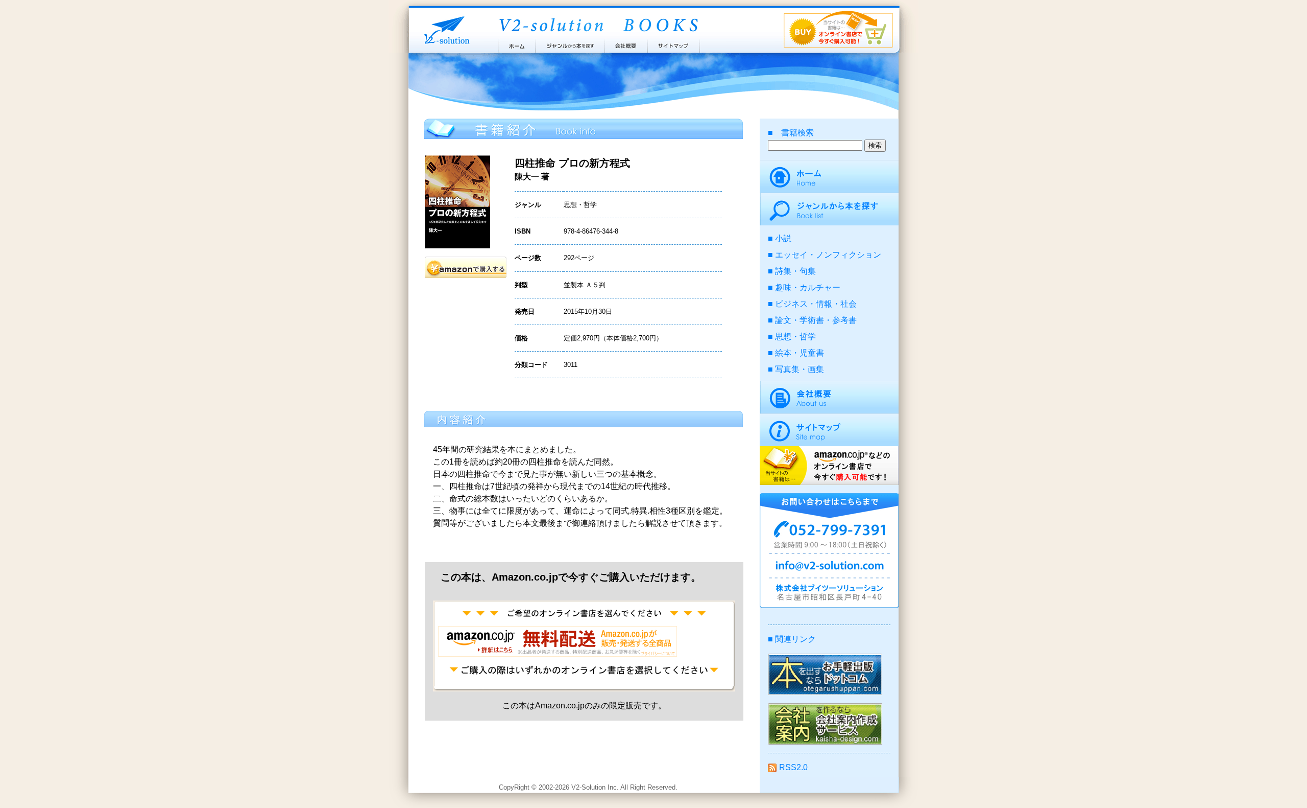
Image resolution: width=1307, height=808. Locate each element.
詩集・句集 (795, 271)
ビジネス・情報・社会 (816, 303)
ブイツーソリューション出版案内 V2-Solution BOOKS (598, 25)
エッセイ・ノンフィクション (828, 254)
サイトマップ (674, 43)
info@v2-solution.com (829, 567)
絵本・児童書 (799, 353)
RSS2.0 (793, 767)
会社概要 (626, 43)
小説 (783, 238)
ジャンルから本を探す (569, 43)
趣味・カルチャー (807, 287)
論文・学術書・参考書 (816, 320)
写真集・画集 (799, 369)
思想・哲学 (795, 336)
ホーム (516, 43)
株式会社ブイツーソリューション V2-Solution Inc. (444, 29)
